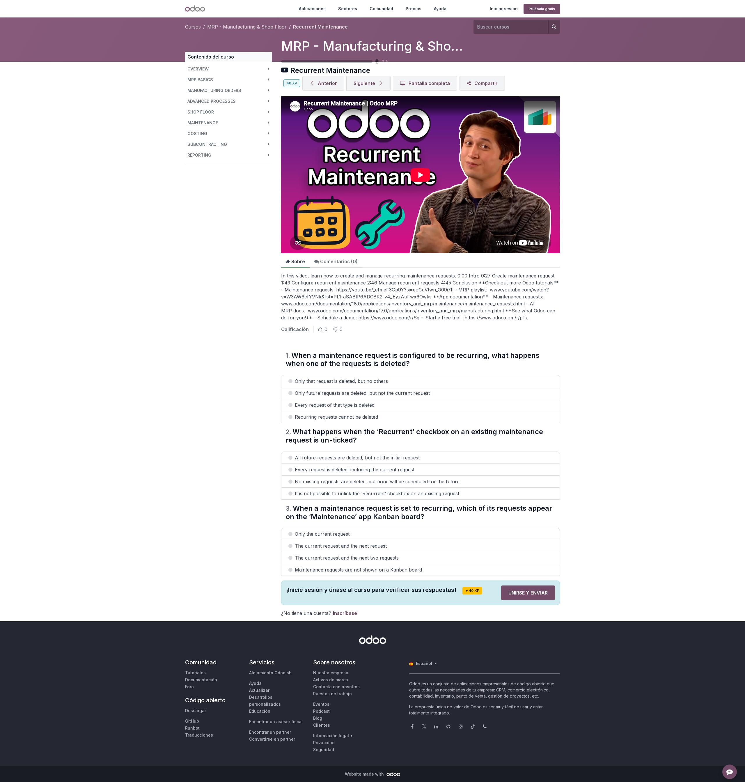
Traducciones (199, 735)
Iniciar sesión (504, 8)
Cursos (193, 27)
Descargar (195, 710)
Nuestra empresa (330, 672)
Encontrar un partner (270, 732)
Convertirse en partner (272, 739)
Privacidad (324, 742)
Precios (413, 8)
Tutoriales (195, 672)
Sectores (347, 8)
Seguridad (323, 749)
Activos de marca (330, 679)
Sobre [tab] (297, 261)
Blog (317, 718)
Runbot (192, 728)
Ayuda (440, 8)
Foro (189, 686)
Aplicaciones (312, 8)
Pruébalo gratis (541, 9)
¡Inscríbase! (345, 613)
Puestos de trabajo (332, 693)
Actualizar (259, 690)
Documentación (201, 679)
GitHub (192, 721)
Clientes (321, 725)
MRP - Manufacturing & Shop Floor (387, 46)
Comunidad (381, 8)
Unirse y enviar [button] (528, 593)
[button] (228, 69)
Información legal (331, 735)
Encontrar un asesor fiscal (276, 721)
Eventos (321, 704)
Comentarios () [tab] (338, 261)
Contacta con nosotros (336, 686)
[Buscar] (554, 27)
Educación (259, 711)
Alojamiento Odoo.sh (270, 672)
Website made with (365, 774)
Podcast (321, 711)
